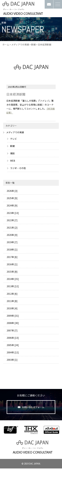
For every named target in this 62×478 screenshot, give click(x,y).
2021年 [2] (11, 227)
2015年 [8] (11, 271)
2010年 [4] (11, 308)
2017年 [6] (11, 257)
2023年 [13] (12, 213)
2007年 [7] (11, 330)
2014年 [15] (12, 279)
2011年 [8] (11, 301)
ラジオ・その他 (18, 168)
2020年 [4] (11, 234)
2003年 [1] (11, 359)
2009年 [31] (12, 315)
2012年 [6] (11, 293)
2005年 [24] (12, 345)
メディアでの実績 (20, 44)
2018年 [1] (11, 249)
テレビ (13, 138)
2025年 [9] (11, 198)
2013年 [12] (12, 286)
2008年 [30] (12, 323)
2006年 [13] (12, 337)
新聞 (33, 44)
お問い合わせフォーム (33, 407)
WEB (12, 160)
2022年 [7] (11, 220)
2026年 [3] (11, 190)
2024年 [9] (11, 205)
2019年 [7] (11, 242)
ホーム (5, 44)
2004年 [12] (12, 352)
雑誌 (12, 153)
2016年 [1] (11, 264)
